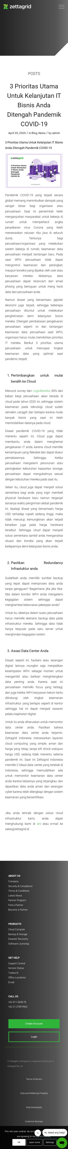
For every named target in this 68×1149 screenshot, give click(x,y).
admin (56, 133)
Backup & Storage (17, 934)
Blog (34, 133)
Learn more (34, 1142)
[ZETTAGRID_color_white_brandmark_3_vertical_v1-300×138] (27, 6)
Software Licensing (18, 943)
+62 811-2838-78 (17, 1002)
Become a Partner (18, 909)
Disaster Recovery (18, 938)
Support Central (16, 963)
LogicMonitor (41, 391)
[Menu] (60, 6)
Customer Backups (34, 1121)
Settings (50, 1142)
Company (13, 881)
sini (39, 823)
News (42, 133)
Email (11, 982)
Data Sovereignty (34, 1107)
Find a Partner (15, 905)
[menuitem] (60, 6)
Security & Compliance (20, 886)
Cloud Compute (16, 929)
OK (19, 1142)
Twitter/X (13, 972)
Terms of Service (34, 1079)
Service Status (16, 968)
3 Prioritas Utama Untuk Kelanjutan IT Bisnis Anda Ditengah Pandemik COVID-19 (34, 105)
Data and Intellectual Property (34, 1093)
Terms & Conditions (18, 890)
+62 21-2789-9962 (17, 1006)
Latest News (15, 895)
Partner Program (17, 900)
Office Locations (17, 977)
